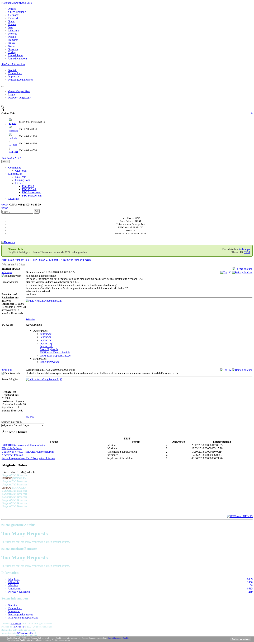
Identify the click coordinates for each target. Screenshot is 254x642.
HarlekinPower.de (49, 361)
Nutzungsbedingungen (20, 79)
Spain (11, 21)
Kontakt (12, 70)
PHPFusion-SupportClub (15, 259)
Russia (12, 42)
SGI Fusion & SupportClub (23, 617)
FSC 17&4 (28, 186)
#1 (230, 272)
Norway (12, 33)
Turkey (12, 52)
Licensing (13, 198)
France (12, 24)
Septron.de (45, 333)
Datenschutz (15, 73)
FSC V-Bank (29, 189)
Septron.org (46, 343)
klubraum (13, 130)
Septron (12, 123)
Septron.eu (45, 336)
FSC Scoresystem (31, 195)
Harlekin (13, 138)
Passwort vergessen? (19, 97)
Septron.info (46, 346)
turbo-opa (244, 249)
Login (11, 94)
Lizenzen (20, 183)
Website (30, 319)
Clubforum (21, 170)
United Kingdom (17, 58)
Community (14, 167)
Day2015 (13, 145)
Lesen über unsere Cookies (118, 638)
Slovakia (13, 49)
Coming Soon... (23, 180)
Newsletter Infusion (12, 454)
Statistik (12, 605)
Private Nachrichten (19, 591)
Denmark (13, 18)
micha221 (13, 152)
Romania (13, 39)
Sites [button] (16, 2)
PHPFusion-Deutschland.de (55, 352)
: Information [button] (13, 64)
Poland (12, 36)
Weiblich (13, 585)
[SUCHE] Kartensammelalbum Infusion (23, 445)
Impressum (14, 76)
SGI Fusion (16, 623)
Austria (12, 8)
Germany (13, 14)
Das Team (20, 176)
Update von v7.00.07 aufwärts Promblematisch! (28, 451)
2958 (247, 252)
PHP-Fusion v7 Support (45, 259)
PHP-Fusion (18, 626)
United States (15, 55)
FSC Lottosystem (31, 192)
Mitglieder (14, 579)
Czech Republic (17, 11)
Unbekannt (14, 588)
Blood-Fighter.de (49, 349)
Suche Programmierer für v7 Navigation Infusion (28, 458)
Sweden (12, 46)
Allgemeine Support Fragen (75, 259)
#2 (230, 369)
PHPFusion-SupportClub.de (55, 355)
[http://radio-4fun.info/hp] (139, 300)
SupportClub (15, 173)
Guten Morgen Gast (19, 91)
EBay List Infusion (12, 448)
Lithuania (13, 30)
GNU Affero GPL (25, 633)
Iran (10, 27)
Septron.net (46, 340)
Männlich (13, 582)
